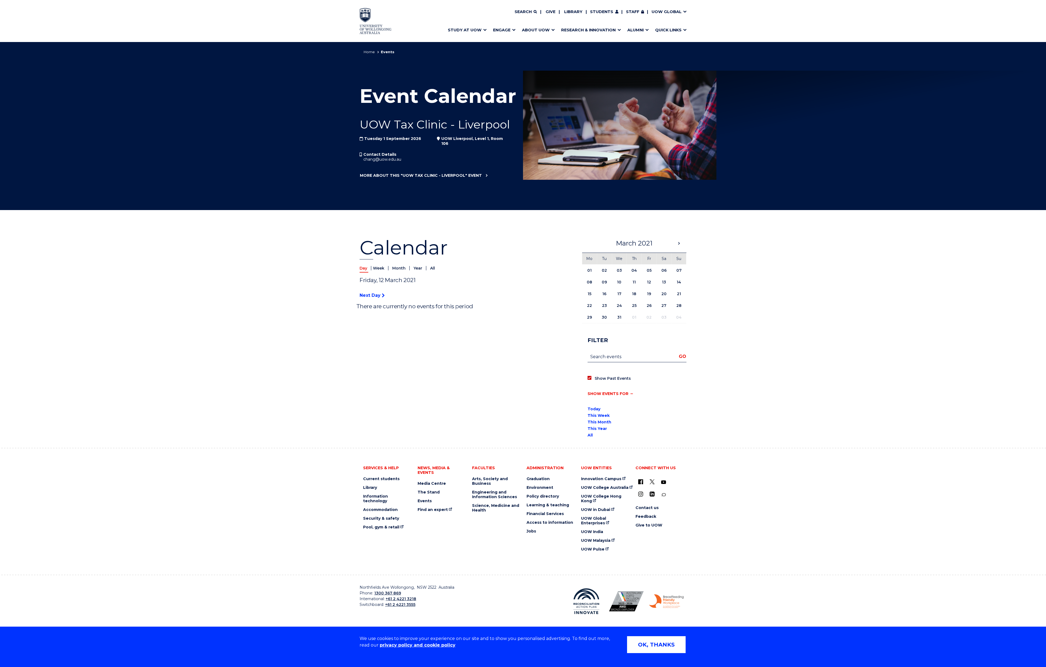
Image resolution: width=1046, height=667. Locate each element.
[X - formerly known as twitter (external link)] (652, 482)
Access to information (550, 522)
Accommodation (380, 509)
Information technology (375, 498)
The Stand (429, 492)
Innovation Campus (601, 479)
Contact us (647, 508)
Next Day (371, 295)
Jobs (531, 531)
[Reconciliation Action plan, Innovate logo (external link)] (586, 601)
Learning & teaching (548, 505)
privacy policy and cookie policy (417, 645)
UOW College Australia (604, 487)
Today (594, 408)
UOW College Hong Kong (601, 498)
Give (550, 11)
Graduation (538, 479)
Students (601, 11)
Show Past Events (613, 378)
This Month (599, 422)
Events (425, 501)
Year (418, 268)
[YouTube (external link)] (663, 482)
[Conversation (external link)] (663, 494)
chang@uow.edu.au (382, 159)
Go (682, 356)
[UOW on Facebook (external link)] (640, 482)
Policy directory (543, 496)
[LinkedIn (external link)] (652, 494)
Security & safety (381, 518)
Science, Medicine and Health (495, 508)
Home (369, 52)
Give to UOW (648, 525)
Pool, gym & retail (381, 527)
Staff (632, 11)
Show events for (608, 393)
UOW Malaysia (595, 540)
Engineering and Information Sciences (494, 494)
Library (573, 11)
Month (399, 268)
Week (379, 268)
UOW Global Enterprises (593, 520)
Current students (381, 479)
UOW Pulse (592, 549)
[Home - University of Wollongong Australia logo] (375, 21)
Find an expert (433, 509)
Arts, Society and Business (490, 481)
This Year (597, 428)
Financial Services (545, 514)
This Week (599, 415)
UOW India (592, 532)
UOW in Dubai (595, 509)
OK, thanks (656, 644)
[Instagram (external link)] (640, 494)
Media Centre (432, 483)
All (432, 268)
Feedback (645, 516)
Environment (540, 487)
